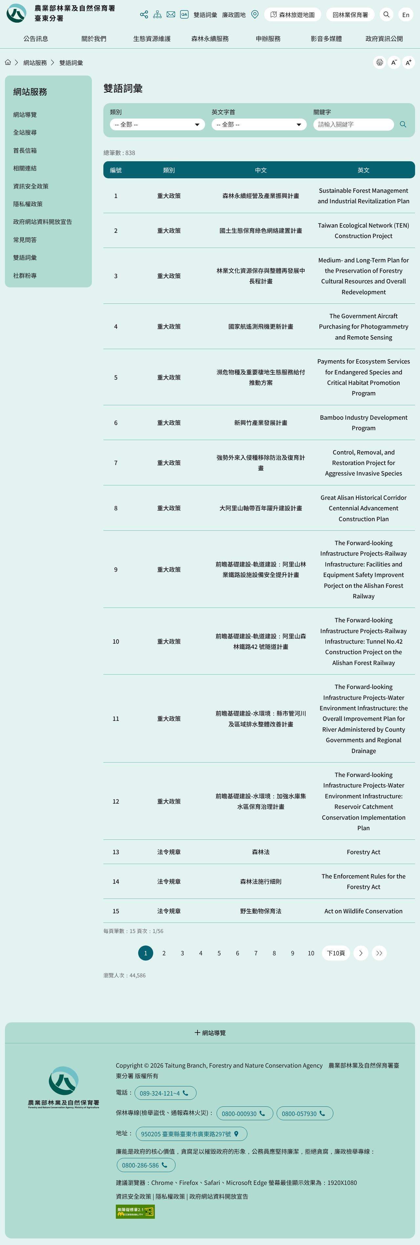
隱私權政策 (28, 203)
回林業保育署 (350, 14)
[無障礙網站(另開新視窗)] (135, 1212)
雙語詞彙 (205, 14)
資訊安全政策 (31, 186)
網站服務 (35, 62)
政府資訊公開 (384, 38)
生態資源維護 (152, 38)
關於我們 (93, 38)
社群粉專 (25, 275)
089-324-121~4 (160, 1093)
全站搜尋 (25, 132)
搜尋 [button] (403, 125)
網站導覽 (25, 114)
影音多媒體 (326, 38)
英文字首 (223, 111)
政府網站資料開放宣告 (42, 221)
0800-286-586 (140, 1165)
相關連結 (25, 168)
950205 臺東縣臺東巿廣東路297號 (186, 1133)
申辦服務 (268, 38)
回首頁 (61, 13)
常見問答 (25, 239)
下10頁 (336, 952)
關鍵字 (322, 111)
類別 (116, 111)
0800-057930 (299, 1113)
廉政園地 (234, 14)
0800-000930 (239, 1113)
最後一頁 (379, 953)
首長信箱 (25, 150)
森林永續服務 (210, 38)
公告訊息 (35, 38)
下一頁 (360, 953)
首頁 (8, 62)
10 (311, 952)
